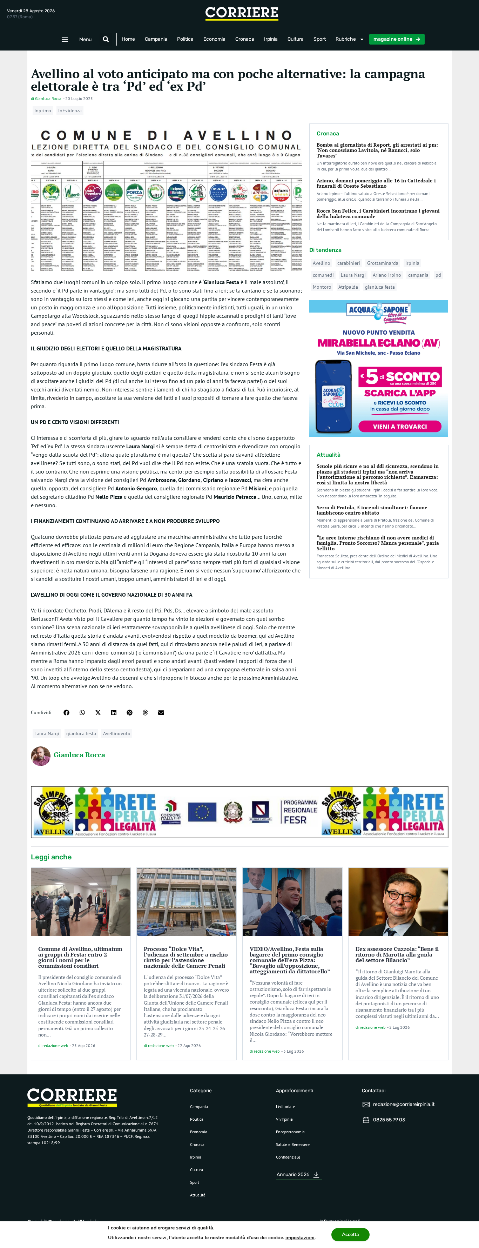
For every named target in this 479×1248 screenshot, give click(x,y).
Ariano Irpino (387, 275)
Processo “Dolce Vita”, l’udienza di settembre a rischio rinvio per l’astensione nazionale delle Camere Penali (186, 957)
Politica (185, 39)
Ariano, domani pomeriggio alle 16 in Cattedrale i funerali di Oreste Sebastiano (376, 183)
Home (128, 39)
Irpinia (271, 39)
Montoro (322, 286)
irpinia (412, 263)
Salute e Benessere (293, 1144)
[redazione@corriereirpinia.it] (366, 1104)
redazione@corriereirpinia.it (403, 1104)
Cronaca (244, 39)
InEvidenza (70, 110)
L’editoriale (285, 1106)
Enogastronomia (290, 1131)
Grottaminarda (382, 263)
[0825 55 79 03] (366, 1120)
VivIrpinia (284, 1119)
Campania (156, 39)
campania (418, 275)
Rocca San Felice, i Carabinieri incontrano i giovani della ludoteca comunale (378, 213)
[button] (106, 39)
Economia (214, 39)
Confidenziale (288, 1157)
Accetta (350, 1234)
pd (438, 275)
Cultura (296, 39)
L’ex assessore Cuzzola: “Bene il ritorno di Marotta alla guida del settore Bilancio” (397, 954)
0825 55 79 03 (389, 1120)
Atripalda (348, 286)
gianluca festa (81, 733)
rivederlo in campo (69, 397)
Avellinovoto (116, 733)
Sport (319, 39)
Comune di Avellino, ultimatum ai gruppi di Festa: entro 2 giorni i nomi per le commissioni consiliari (80, 957)
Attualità (197, 1194)
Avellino (321, 263)
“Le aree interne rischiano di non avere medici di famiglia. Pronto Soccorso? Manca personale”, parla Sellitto (378, 543)
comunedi (323, 275)
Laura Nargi (46, 733)
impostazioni (300, 1237)
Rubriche (346, 39)
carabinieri (348, 263)
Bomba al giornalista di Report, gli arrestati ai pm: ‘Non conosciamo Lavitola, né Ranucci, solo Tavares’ (377, 150)
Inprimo (42, 110)
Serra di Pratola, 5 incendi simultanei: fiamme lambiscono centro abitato (372, 510)
